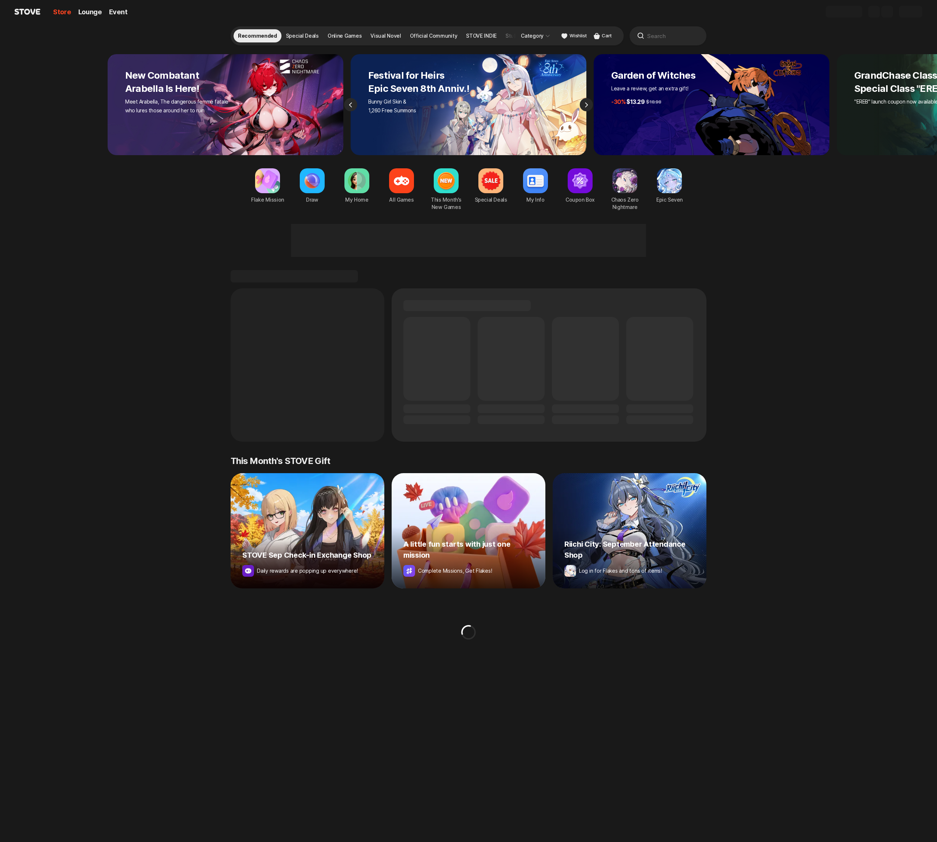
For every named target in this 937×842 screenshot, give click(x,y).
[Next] (586, 104)
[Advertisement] (468, 240)
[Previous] (350, 104)
